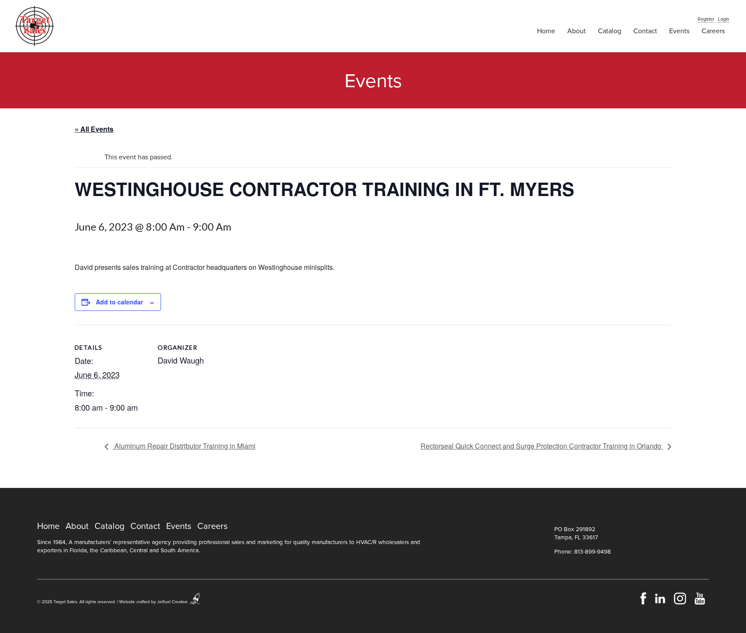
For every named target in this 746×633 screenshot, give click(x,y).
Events (679, 31)
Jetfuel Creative (172, 602)
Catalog (609, 31)
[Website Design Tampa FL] (195, 602)
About (576, 31)
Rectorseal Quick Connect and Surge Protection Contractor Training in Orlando (541, 446)
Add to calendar (119, 302)
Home (546, 31)
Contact (645, 31)
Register (706, 19)
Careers (713, 31)
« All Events (94, 129)
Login (723, 19)
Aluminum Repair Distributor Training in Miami (184, 446)
